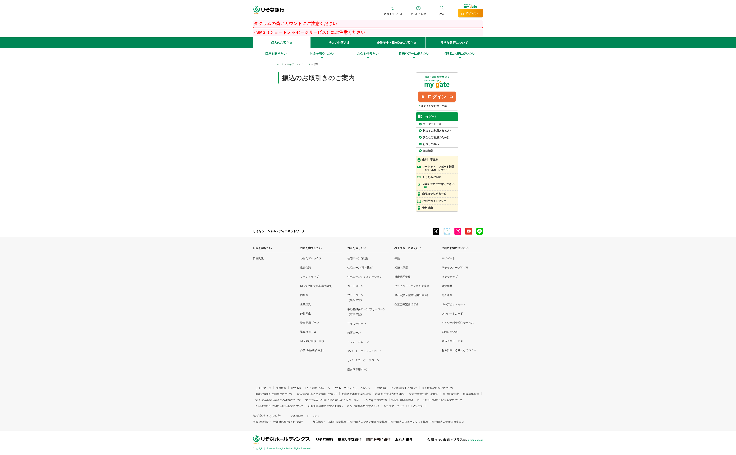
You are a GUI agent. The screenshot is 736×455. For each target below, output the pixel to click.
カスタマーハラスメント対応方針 (403, 406)
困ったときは (418, 13)
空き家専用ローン (358, 369)
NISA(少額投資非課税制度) (316, 285)
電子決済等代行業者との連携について (278, 400)
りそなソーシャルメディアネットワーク (279, 231)
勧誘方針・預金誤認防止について (397, 388)
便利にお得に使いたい (455, 248)
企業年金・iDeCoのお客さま (396, 42)
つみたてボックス (311, 258)
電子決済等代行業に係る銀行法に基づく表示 (332, 400)
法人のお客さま (339, 42)
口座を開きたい (262, 248)
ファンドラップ (309, 276)
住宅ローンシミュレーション (364, 276)
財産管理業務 (402, 276)
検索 (441, 13)
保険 (397, 258)
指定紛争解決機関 (402, 400)
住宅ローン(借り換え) (360, 267)
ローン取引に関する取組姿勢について (440, 400)
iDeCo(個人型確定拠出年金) (411, 295)
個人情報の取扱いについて (438, 388)
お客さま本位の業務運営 (356, 393)
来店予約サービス (452, 341)
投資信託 (305, 267)
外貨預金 (305, 313)
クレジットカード (452, 313)
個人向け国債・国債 (312, 341)
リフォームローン (358, 341)
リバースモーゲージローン (363, 360)
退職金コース (308, 331)
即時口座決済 (450, 331)
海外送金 (447, 295)
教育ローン (354, 332)
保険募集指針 (471, 393)
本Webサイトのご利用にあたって (311, 388)
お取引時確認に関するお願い (325, 406)
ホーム (280, 64)
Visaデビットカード (454, 304)
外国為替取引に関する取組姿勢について (279, 406)
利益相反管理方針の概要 (390, 393)
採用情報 (281, 388)
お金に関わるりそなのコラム (459, 350)
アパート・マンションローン (364, 351)
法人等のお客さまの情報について (317, 393)
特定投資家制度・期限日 (424, 393)
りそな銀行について (454, 42)
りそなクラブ (450, 276)
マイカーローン (356, 323)
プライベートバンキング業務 (411, 285)
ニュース (306, 64)
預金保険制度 (451, 393)
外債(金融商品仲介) (312, 350)
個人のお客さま (281, 42)
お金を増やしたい (311, 248)
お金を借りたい (356, 248)
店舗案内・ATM (393, 13)
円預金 (304, 295)
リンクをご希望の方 (375, 400)
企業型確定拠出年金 (406, 304)
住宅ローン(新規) (357, 258)
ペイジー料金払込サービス (458, 322)
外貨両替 (447, 285)
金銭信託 (305, 304)
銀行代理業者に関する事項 (363, 406)
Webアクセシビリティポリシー (354, 388)
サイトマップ (263, 388)
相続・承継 (401, 267)
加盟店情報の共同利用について (274, 393)
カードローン (355, 285)
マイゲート (292, 64)
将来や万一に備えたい (407, 248)
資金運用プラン (309, 322)
